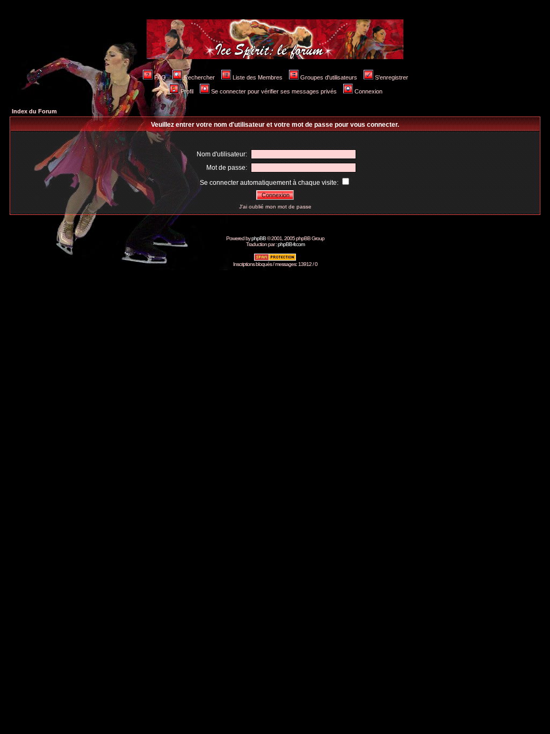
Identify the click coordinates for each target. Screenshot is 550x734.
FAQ (160, 77)
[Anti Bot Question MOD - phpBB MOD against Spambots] (275, 259)
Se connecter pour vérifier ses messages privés (274, 91)
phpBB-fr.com (291, 244)
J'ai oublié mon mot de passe (275, 207)
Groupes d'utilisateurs (328, 77)
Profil (186, 91)
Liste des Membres (258, 77)
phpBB (258, 238)
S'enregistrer (391, 77)
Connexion (368, 91)
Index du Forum (34, 111)
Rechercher (199, 77)
